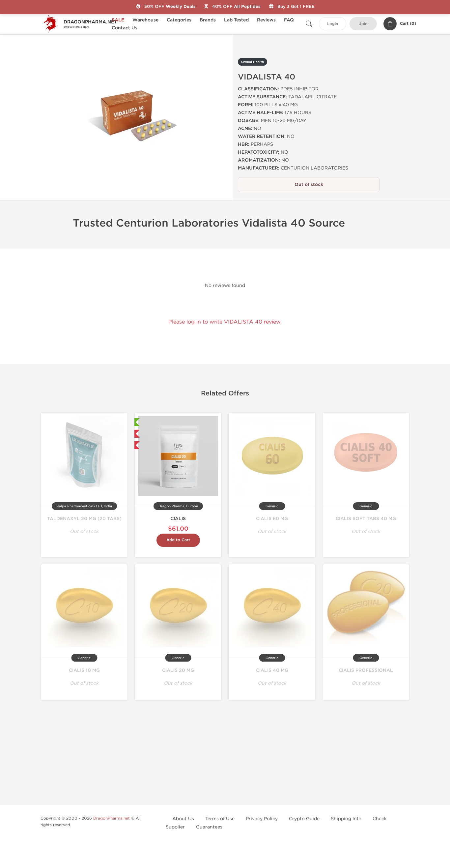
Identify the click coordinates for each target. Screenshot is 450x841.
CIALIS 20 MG (178, 670)
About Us (183, 819)
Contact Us (124, 28)
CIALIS (178, 518)
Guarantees (209, 827)
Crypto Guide (304, 819)
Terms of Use (220, 819)
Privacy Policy (262, 819)
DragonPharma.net (111, 818)
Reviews (266, 20)
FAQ (289, 20)
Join (363, 23)
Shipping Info (346, 819)
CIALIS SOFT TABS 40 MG (366, 518)
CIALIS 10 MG (84, 670)
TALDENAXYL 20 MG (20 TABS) (84, 518)
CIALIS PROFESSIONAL (366, 670)
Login (332, 23)
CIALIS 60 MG (272, 518)
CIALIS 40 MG (272, 670)
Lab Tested (236, 20)
